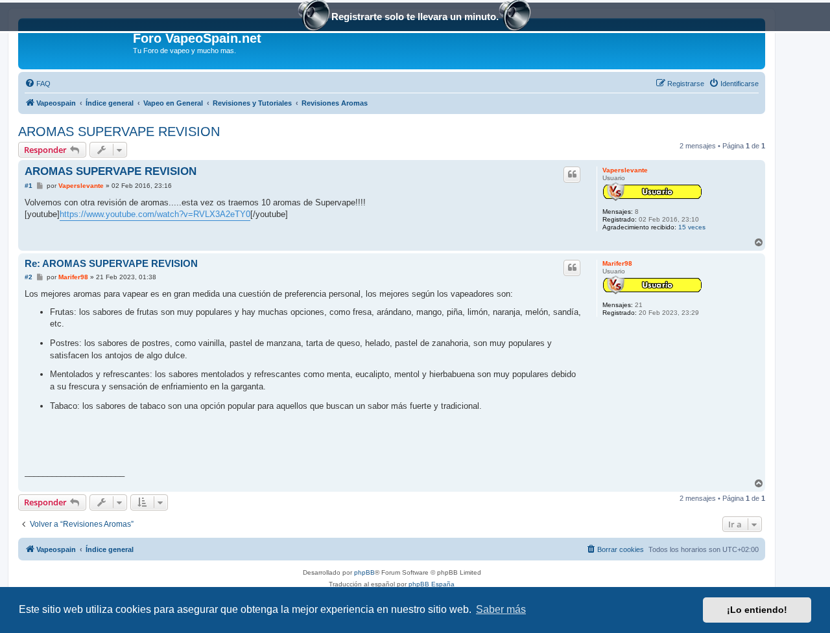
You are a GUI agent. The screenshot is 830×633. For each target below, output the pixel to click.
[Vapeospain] (77, 42)
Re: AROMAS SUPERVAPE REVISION (111, 263)
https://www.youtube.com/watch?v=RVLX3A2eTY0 (155, 214)
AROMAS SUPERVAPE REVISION (119, 131)
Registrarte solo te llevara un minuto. (415, 16)
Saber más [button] (501, 609)
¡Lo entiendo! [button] (757, 609)
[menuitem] (38, 83)
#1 (28, 185)
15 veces (692, 227)
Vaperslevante (625, 170)
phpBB (364, 572)
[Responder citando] (571, 174)
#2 (28, 277)
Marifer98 (617, 263)
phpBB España (432, 584)
